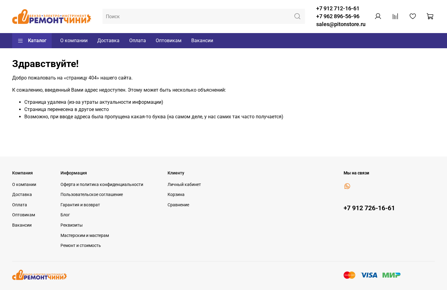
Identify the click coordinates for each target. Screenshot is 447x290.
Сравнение (178, 204)
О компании (74, 40)
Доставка (108, 40)
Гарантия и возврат (80, 204)
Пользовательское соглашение (92, 194)
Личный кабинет (184, 184)
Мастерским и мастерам (85, 235)
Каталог (37, 40)
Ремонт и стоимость (81, 245)
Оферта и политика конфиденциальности (102, 184)
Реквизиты (72, 225)
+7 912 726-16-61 (369, 208)
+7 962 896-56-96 (337, 16)
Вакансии (202, 40)
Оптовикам (169, 40)
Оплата (137, 40)
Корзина (176, 194)
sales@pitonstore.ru (341, 24)
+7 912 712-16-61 (337, 8)
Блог (65, 215)
